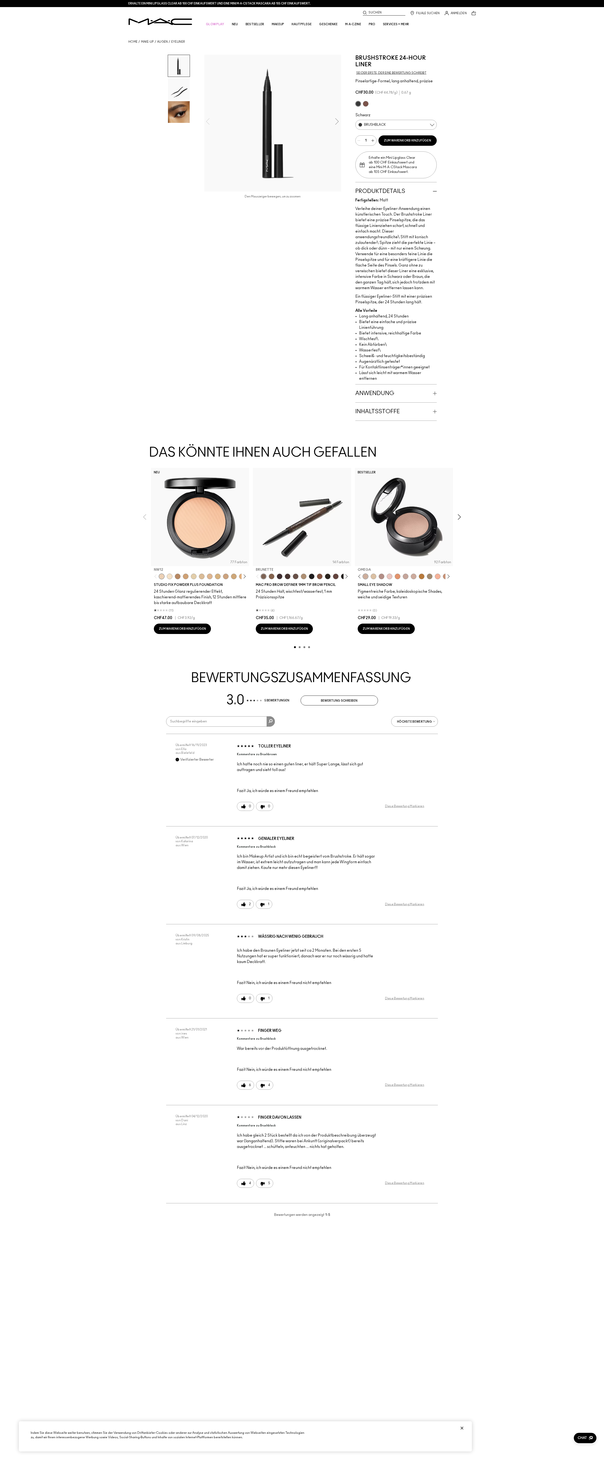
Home (133, 41)
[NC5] (170, 576)
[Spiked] (328, 576)
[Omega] (304, 576)
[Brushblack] (358, 104)
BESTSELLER (255, 24)
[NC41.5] (186, 576)
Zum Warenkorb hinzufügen (407, 140)
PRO (372, 24)
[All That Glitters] (381, 576)
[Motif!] (397, 576)
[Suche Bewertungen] (271, 721)
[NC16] (210, 576)
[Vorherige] (157, 577)
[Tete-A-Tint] (438, 576)
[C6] (178, 576)
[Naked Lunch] (406, 576)
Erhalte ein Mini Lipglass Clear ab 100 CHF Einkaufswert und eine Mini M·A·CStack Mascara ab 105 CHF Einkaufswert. (219, 3)
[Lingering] (296, 576)
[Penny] (320, 576)
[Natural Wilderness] (422, 576)
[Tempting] (430, 576)
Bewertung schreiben (339, 700)
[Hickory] (288, 576)
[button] (585, 1438)
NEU (235, 24)
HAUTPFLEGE (302, 24)
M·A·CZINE (353, 24)
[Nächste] (244, 577)
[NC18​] (226, 576)
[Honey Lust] (414, 576)
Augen (162, 41)
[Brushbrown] (366, 104)
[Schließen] (462, 1428)
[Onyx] (312, 576)
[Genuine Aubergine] (280, 576)
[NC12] (194, 576)
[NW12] (162, 576)
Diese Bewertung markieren (404, 806)
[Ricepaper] (373, 576)
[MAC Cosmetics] (160, 21)
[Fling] (271, 576)
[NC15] (202, 576)
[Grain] (389, 576)
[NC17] (218, 576)
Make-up (147, 41)
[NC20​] (234, 576)
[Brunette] (263, 576)
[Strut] (336, 576)
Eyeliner (178, 41)
